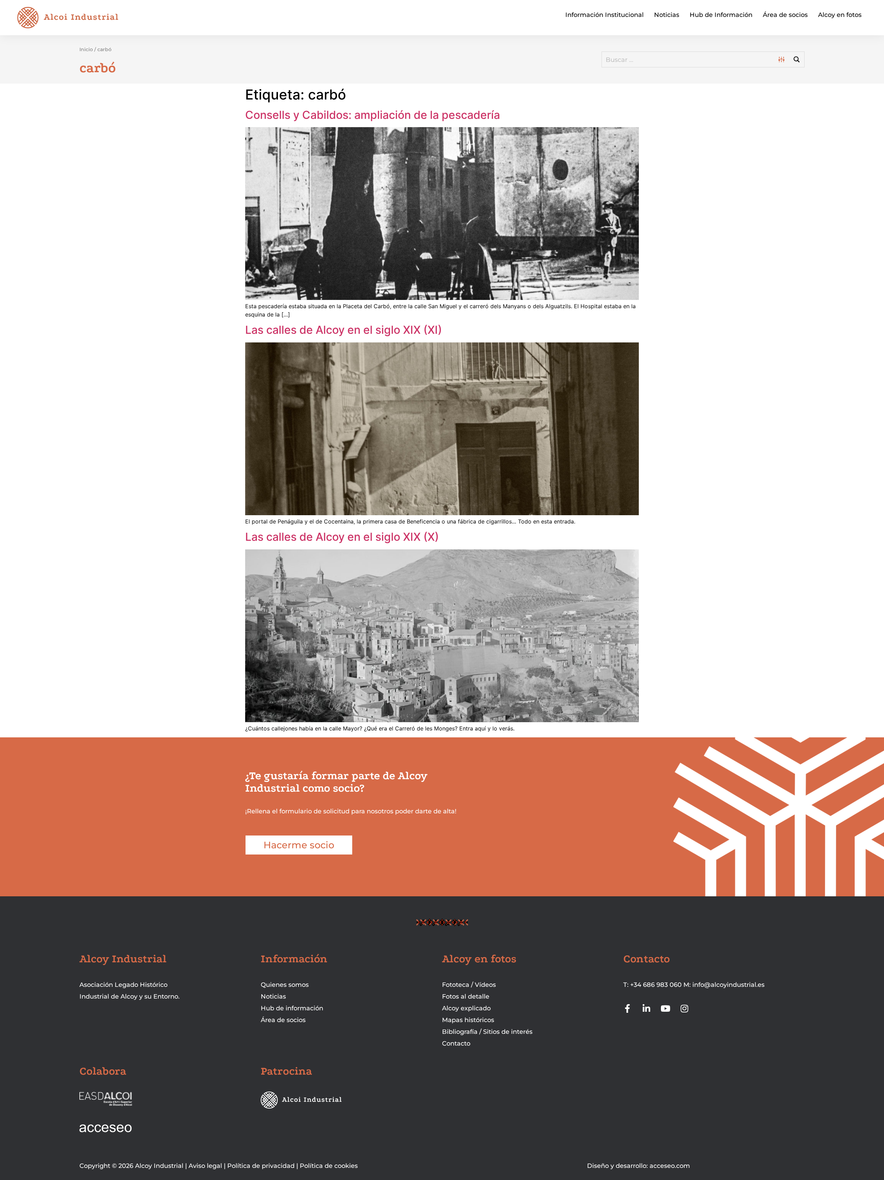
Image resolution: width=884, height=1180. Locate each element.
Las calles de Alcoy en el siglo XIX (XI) (343, 330)
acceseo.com (670, 1166)
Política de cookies (329, 1166)
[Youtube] (665, 1008)
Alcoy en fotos (840, 15)
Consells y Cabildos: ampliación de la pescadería (372, 115)
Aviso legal (205, 1166)
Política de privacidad (261, 1166)
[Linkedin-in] (646, 1008)
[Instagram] (684, 1008)
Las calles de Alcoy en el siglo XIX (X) (342, 537)
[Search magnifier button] (796, 59)
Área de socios (785, 15)
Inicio (86, 49)
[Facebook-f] (627, 1008)
